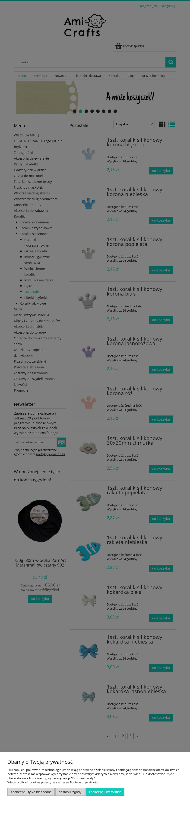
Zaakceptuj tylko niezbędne (31, 792)
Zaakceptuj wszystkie (105, 792)
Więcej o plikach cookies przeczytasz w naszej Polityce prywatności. (53, 782)
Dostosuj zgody (70, 792)
